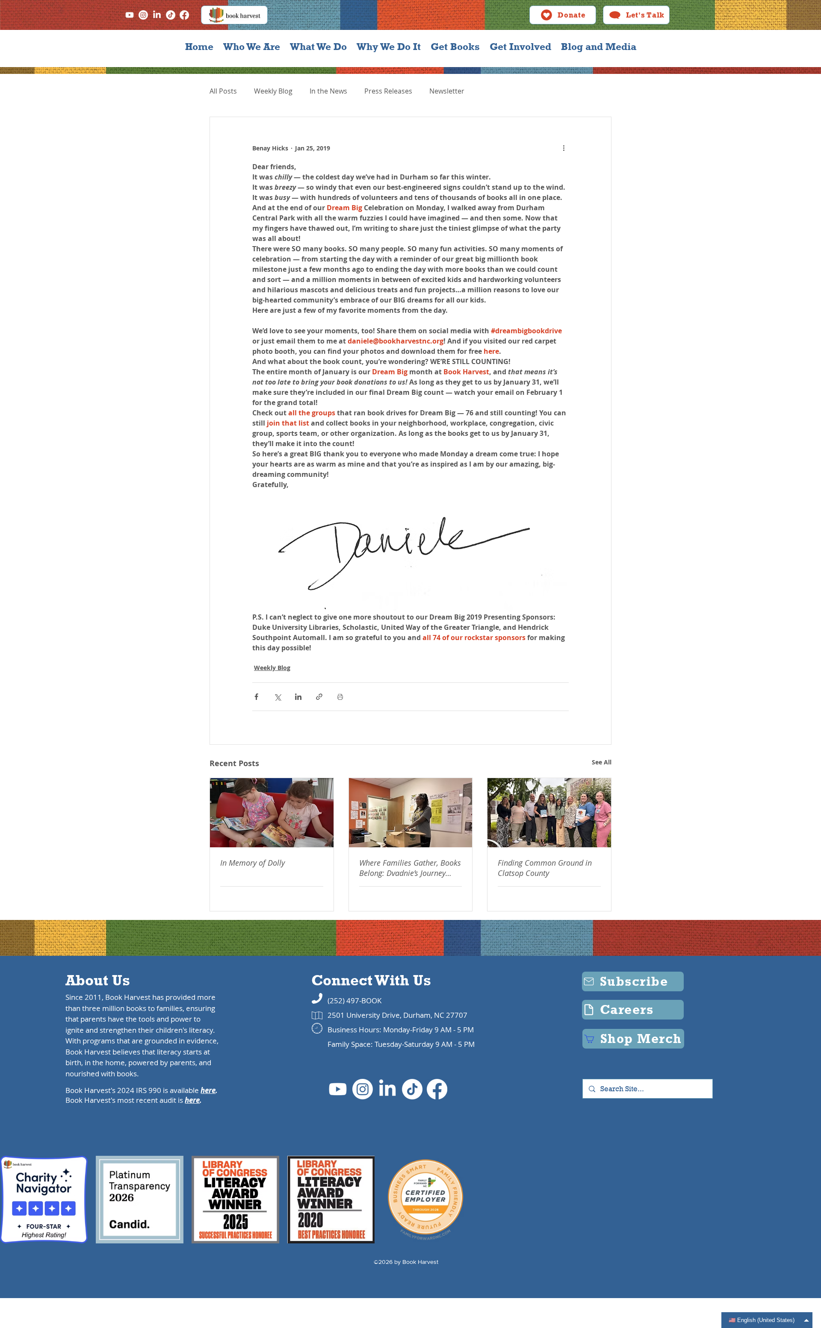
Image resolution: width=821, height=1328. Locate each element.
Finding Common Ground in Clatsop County (545, 868)
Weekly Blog (273, 91)
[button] (251, 46)
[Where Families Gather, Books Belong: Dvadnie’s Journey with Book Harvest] (411, 812)
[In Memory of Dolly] (272, 812)
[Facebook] (184, 15)
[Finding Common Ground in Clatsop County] (549, 812)
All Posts (223, 91)
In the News (328, 91)
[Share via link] (319, 697)
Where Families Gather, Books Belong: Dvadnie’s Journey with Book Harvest (410, 868)
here (208, 1090)
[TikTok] (170, 15)
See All (601, 762)
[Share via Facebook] (256, 697)
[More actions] (563, 148)
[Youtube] (129, 15)
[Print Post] (340, 697)
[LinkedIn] (157, 15)
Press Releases (388, 91)
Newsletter (446, 91)
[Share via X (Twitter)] (277, 697)
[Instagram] (143, 15)
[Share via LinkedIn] (298, 697)
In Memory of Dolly (252, 863)
